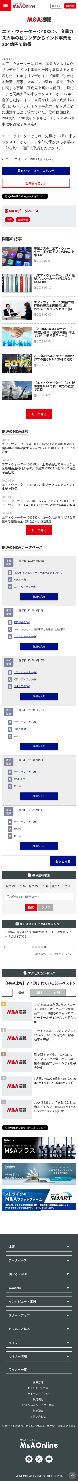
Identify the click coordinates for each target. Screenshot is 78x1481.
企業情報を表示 (36, 183)
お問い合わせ (38, 1416)
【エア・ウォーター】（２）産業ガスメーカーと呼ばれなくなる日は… (54, 278)
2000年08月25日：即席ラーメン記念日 (33, 932)
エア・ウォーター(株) (25, 586)
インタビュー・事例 (22, 1301)
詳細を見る (39, 596)
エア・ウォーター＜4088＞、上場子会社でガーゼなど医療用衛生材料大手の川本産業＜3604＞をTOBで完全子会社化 (39, 468)
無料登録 (70, 5)
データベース (18, 1260)
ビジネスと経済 (19, 1329)
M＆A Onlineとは (38, 1388)
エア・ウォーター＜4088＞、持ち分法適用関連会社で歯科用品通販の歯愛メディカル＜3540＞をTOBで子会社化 (39, 448)
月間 (57, 992)
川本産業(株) (20, 729)
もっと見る (39, 414)
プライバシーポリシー (38, 1393)
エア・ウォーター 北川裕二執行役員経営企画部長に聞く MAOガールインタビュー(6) (54, 305)
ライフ (13, 1343)
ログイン (56, 5)
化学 (9, 220)
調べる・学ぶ (18, 1274)
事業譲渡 (23, 220)
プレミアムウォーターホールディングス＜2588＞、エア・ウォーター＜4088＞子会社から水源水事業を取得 (38, 503)
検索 (31, 907)
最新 (21, 992)
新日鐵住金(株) (22, 622)
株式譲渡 (8, 662)
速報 (12, 1246)
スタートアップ (19, 1315)
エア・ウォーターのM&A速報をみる (30, 159)
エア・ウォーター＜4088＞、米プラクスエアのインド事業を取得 (38, 486)
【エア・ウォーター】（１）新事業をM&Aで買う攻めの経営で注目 (54, 385)
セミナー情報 (18, 1356)
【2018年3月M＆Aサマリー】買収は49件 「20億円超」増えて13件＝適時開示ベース (54, 332)
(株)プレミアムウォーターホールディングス (38, 572)
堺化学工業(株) (22, 686)
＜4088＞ (46, 31)
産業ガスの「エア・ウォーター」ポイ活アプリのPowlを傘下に (54, 251)
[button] (33, 947)
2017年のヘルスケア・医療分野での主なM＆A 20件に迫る (54, 357)
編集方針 (38, 1382)
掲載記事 (38, 1411)
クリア (45, 907)
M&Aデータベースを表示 (37, 170)
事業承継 (15, 1288)
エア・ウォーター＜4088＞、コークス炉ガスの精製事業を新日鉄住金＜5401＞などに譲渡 (38, 519)
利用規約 (38, 1399)
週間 (39, 992)
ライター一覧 (18, 1369)
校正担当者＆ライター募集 (38, 1405)
